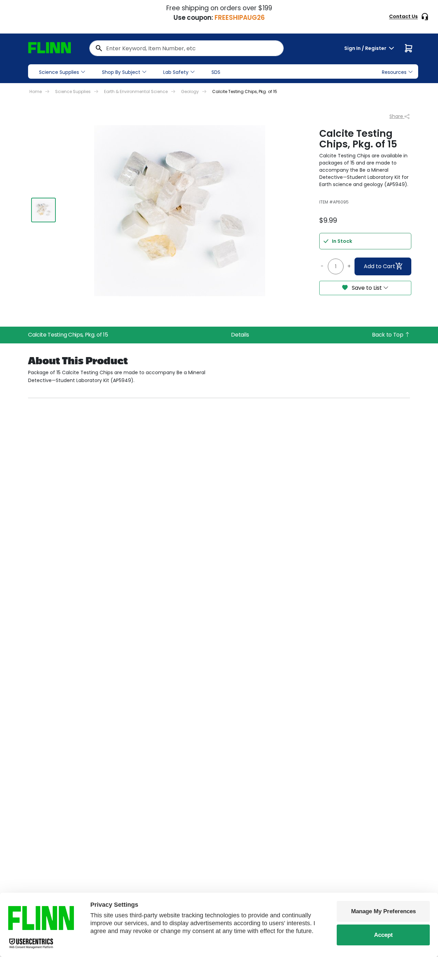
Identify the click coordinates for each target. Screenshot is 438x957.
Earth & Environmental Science (136, 91)
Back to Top (388, 335)
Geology (190, 91)
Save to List (367, 288)
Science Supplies (59, 72)
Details (240, 335)
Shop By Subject (121, 72)
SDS (215, 72)
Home (35, 91)
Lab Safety (176, 72)
